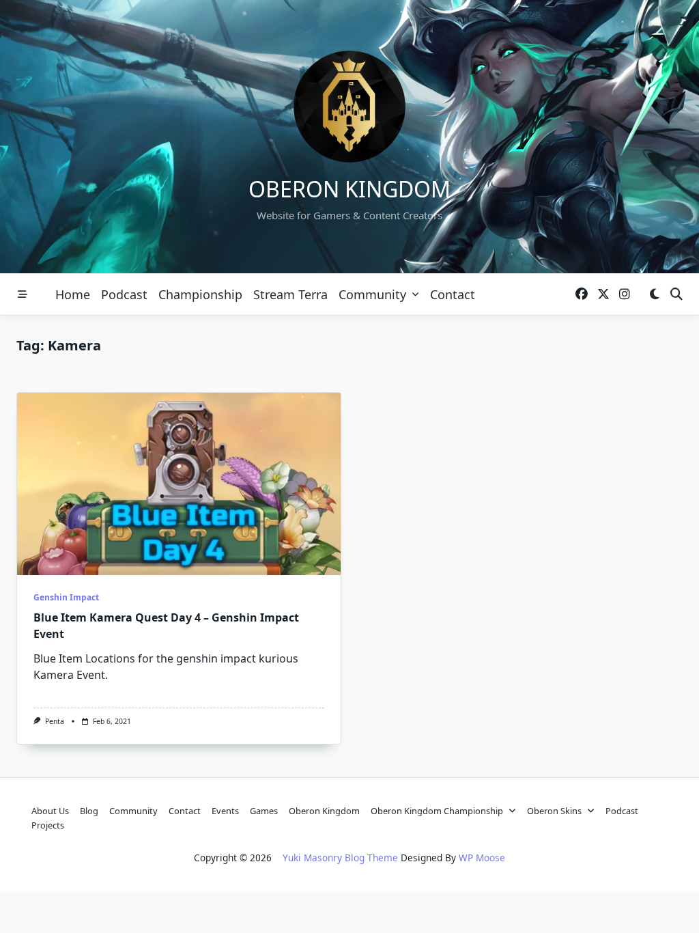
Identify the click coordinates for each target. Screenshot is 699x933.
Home (72, 294)
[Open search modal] (676, 295)
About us (50, 811)
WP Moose (482, 857)
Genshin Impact (66, 597)
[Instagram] (624, 294)
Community (372, 294)
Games (264, 811)
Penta (54, 721)
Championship (200, 294)
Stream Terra (290, 294)
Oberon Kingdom (349, 189)
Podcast (124, 294)
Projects (47, 825)
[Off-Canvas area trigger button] (22, 294)
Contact (452, 294)
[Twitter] (603, 294)
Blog (89, 811)
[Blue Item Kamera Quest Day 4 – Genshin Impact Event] (179, 484)
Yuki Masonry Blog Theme (340, 857)
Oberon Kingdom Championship (437, 811)
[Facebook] (581, 294)
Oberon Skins (554, 811)
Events (225, 811)
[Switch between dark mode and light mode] (654, 295)
